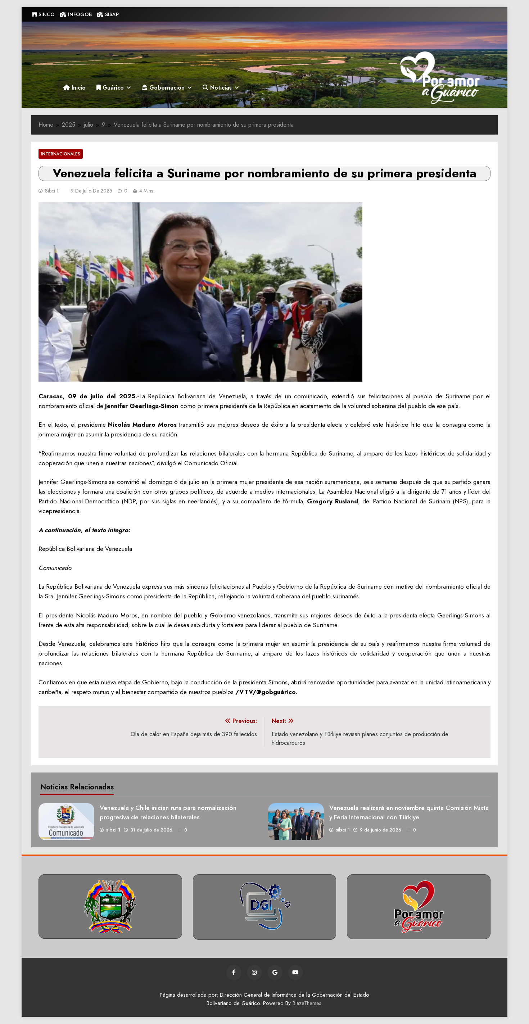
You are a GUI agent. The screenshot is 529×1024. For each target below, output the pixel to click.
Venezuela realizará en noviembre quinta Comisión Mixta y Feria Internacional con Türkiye (409, 812)
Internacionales (60, 154)
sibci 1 (52, 190)
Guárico (112, 87)
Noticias (220, 87)
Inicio (78, 87)
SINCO (46, 14)
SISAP (111, 14)
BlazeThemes (307, 1003)
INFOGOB (79, 14)
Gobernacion (166, 87)
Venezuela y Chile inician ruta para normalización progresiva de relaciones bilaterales (168, 812)
